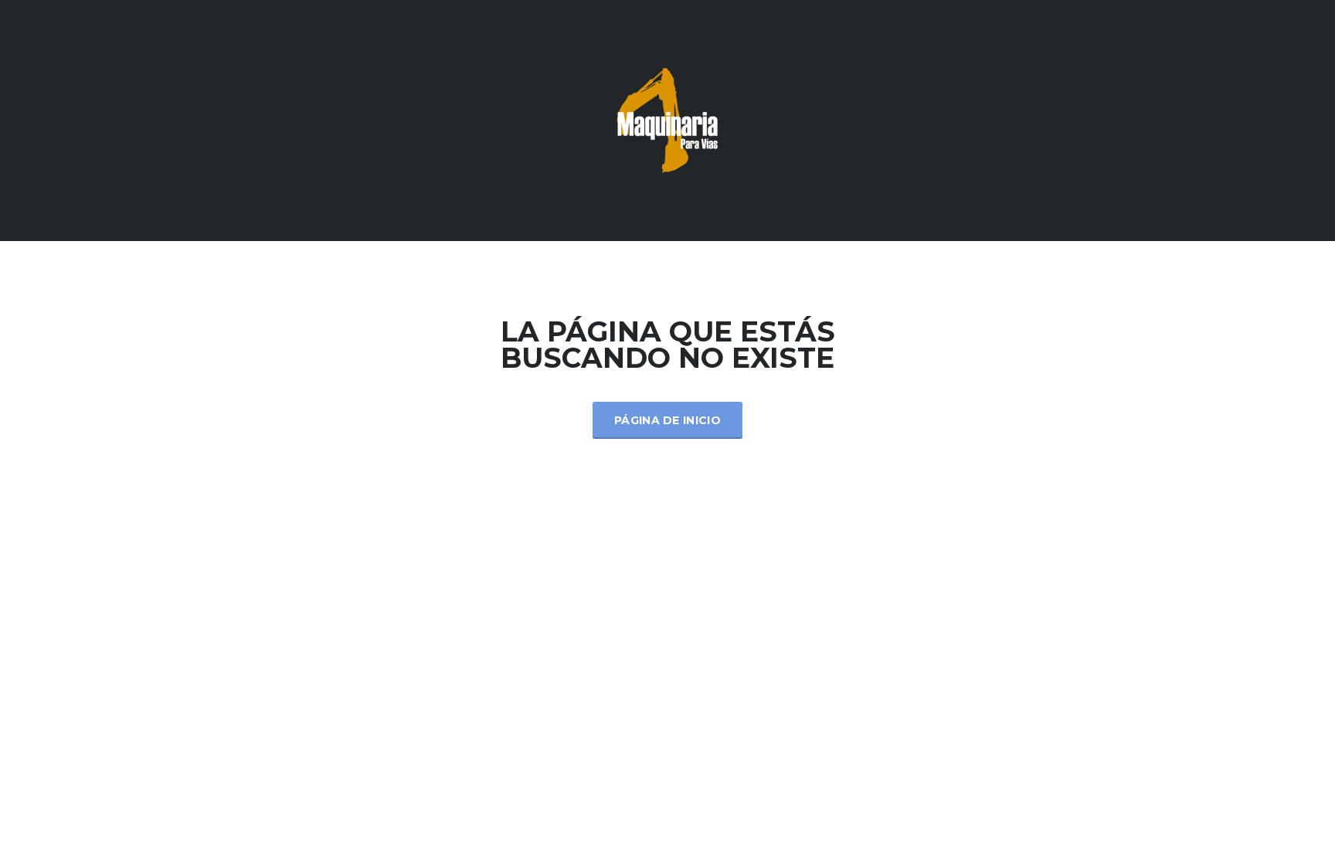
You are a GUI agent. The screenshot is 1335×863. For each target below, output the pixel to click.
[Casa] (667, 119)
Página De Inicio (667, 420)
